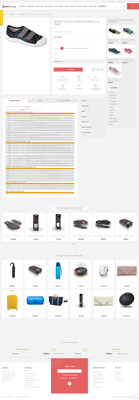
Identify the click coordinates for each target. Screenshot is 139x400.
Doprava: (56, 54)
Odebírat (65, 378)
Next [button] (85, 208)
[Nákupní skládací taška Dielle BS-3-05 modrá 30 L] (58, 304)
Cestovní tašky (113, 104)
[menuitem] (36, 371)
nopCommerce (10, 396)
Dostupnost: (56, 48)
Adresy (117, 376)
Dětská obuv (112, 92)
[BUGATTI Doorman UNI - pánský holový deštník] (126, 304)
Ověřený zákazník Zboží (59, 353)
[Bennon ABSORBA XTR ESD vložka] (126, 227)
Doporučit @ (102, 69)
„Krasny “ (53, 349)
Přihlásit (123, 1)
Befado (59, 42)
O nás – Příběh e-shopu (31, 373)
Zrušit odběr (74, 378)
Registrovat (113, 1)
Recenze (40, 100)
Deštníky (111, 112)
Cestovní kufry (113, 101)
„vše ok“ (85, 349)
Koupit (112, 34)
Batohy (111, 107)
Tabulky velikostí (97, 387)
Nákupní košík (118, 378)
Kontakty (27, 371)
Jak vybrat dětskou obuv (99, 378)
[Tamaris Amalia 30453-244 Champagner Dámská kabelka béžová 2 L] (126, 274)
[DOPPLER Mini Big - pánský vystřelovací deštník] (12, 274)
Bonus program (62, 87)
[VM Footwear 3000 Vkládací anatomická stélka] (36, 227)
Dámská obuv (112, 95)
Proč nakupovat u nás (98, 382)
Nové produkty (96, 371)
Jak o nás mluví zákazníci (69, 342)
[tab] (14, 100)
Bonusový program (98, 373)
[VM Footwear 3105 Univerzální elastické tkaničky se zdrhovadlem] (103, 274)
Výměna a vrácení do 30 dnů (32, 387)
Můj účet (117, 371)
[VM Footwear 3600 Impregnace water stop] (103, 227)
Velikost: (56, 58)
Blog (94, 385)
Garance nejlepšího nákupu (78, 78)
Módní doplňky (113, 118)
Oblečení (111, 109)
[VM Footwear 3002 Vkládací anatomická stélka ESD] (58, 227)
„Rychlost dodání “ (116, 349)
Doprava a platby (29, 385)
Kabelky (111, 115)
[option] (13, 227)
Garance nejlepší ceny (93, 69)
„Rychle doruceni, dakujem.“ (22, 349)
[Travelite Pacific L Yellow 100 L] (12, 304)
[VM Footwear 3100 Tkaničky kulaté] (13, 227)
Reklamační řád (28, 382)
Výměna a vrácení (62, 78)
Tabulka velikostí (14, 100)
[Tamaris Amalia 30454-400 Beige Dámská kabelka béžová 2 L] (103, 304)
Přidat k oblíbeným (97, 69)
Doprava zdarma (95, 78)
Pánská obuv (112, 98)
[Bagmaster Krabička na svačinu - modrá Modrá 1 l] (35, 304)
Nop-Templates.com (25, 396)
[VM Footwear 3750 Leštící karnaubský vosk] (81, 274)
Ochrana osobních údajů (31, 380)
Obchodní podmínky (30, 376)
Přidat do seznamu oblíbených (116, 34)
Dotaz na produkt (65, 100)
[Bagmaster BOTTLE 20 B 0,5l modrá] (58, 274)
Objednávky (118, 373)
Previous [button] (54, 208)
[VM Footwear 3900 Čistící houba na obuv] (81, 227)
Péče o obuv (96, 380)
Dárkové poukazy (113, 121)
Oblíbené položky (119, 380)
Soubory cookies (29, 378)
